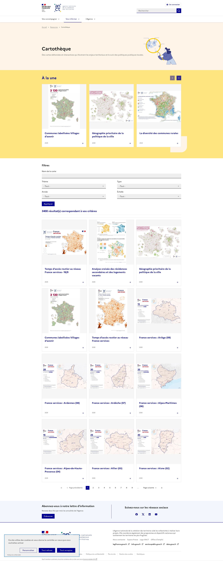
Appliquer (48, 203)
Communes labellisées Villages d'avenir (62, 134)
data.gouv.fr (171, 544)
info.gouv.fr (136, 544)
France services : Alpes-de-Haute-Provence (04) (63, 470)
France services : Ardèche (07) (109, 403)
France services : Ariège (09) (155, 337)
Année (45, 191)
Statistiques (140, 554)
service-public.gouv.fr (153, 544)
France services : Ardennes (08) (62, 403)
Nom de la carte (49, 171)
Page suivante (148, 488)
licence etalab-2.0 (89, 559)
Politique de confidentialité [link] (14, 555)
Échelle (120, 191)
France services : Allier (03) (107, 468)
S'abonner (48, 516)
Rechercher (179, 10)
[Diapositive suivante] (179, 78)
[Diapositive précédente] (172, 78)
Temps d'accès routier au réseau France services (110, 339)
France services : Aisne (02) (154, 468)
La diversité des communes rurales (158, 133)
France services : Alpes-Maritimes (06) (158, 404)
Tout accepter (66, 550)
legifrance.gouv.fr (120, 544)
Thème (45, 181)
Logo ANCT (144, 539)
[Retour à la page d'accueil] (65, 8)
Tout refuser (47, 550)
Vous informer (71, 19)
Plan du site (112, 554)
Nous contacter (119, 539)
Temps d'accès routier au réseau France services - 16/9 (63, 270)
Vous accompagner (49, 19)
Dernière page (162, 488)
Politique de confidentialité (95, 554)
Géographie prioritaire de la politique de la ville (108, 134)
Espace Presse (132, 539)
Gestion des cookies (126, 554)
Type (119, 181)
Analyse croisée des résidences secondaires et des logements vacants (109, 272)
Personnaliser (28, 550)
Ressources (54, 27)
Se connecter (174, 4)
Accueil (44, 27)
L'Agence (89, 19)
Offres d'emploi (157, 539)
